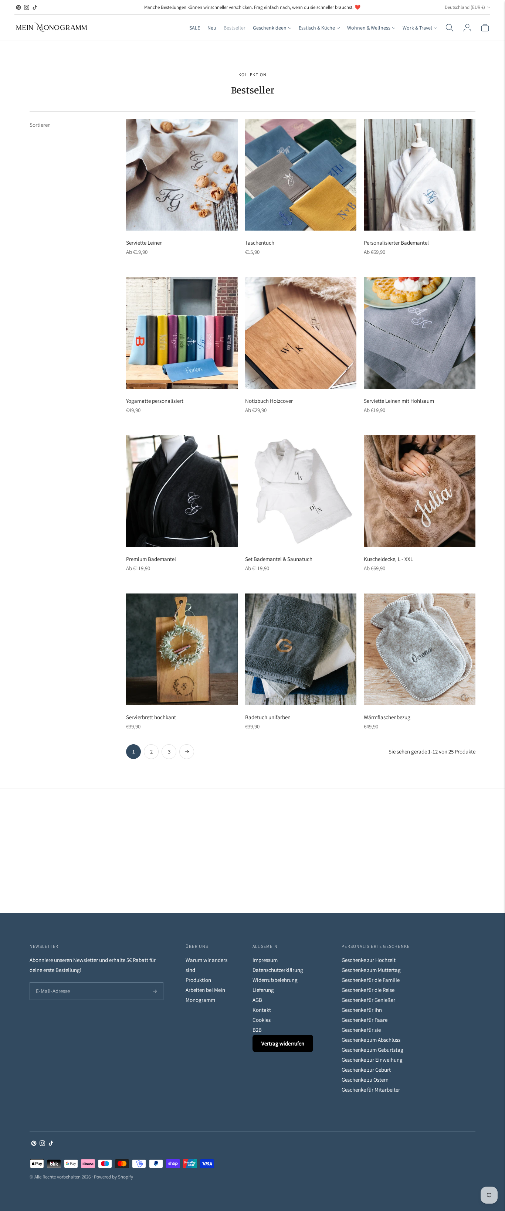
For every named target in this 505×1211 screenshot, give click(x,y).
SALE (194, 27)
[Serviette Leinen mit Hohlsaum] (419, 333)
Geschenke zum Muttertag (371, 969)
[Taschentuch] (301, 175)
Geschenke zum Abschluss (371, 1039)
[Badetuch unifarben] (301, 649)
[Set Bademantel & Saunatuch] (301, 491)
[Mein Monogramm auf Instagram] (26, 7)
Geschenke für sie (361, 1029)
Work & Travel (417, 27)
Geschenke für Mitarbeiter (371, 1089)
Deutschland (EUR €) (465, 7)
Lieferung (263, 989)
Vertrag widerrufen (282, 1043)
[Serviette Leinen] (182, 175)
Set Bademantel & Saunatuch (278, 558)
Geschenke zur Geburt (366, 1069)
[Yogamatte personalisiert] (182, 333)
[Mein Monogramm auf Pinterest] (18, 7)
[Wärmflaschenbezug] (419, 649)
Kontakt (262, 1009)
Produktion (198, 979)
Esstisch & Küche (317, 27)
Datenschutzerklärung (278, 969)
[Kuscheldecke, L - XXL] (419, 491)
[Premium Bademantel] (182, 491)
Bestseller (234, 27)
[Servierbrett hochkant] (182, 649)
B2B (257, 1029)
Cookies (262, 1019)
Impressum (265, 959)
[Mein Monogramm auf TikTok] (34, 7)
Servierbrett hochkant (151, 717)
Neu (211, 27)
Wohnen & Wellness (368, 27)
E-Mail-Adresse (51, 983)
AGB (257, 999)
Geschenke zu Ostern (365, 1079)
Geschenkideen (270, 27)
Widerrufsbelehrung (275, 979)
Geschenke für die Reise (368, 989)
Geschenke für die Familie (371, 979)
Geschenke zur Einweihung (372, 1059)
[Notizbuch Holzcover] (301, 333)
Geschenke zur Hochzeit (369, 959)
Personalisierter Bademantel (396, 242)
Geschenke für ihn (362, 1009)
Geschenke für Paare (364, 1019)
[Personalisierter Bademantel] (419, 175)
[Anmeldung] (467, 28)
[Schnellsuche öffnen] (449, 28)
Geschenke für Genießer (368, 999)
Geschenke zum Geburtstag (372, 1049)
